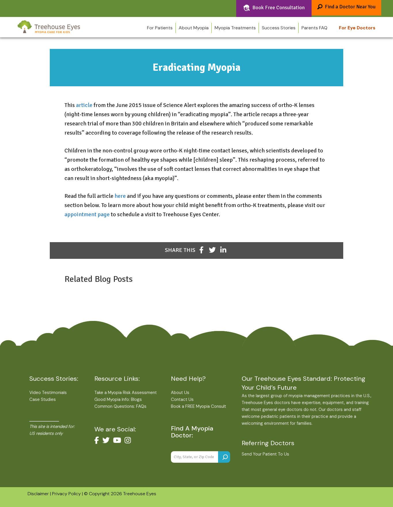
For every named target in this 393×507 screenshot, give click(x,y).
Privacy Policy (66, 494)
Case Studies (42, 399)
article (85, 105)
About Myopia (194, 28)
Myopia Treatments (235, 28)
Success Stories (278, 28)
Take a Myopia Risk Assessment (125, 392)
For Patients (160, 28)
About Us (180, 392)
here (120, 196)
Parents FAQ (314, 28)
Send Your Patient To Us (265, 454)
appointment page (87, 214)
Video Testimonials (48, 392)
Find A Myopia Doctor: (192, 431)
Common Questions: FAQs (120, 406)
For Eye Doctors (357, 28)
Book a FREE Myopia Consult (198, 406)
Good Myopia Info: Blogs (118, 399)
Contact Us (182, 399)
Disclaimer (38, 494)
